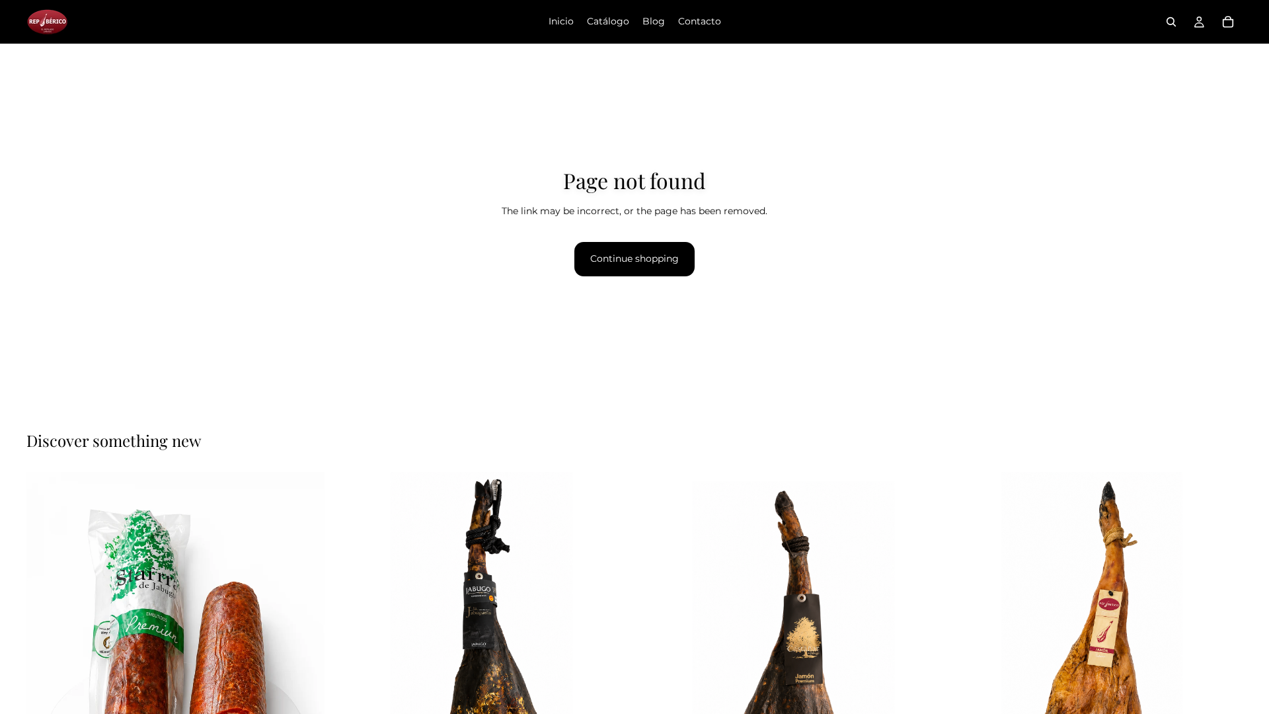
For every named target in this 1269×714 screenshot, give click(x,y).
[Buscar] (1171, 21)
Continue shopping (634, 258)
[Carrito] (1228, 21)
